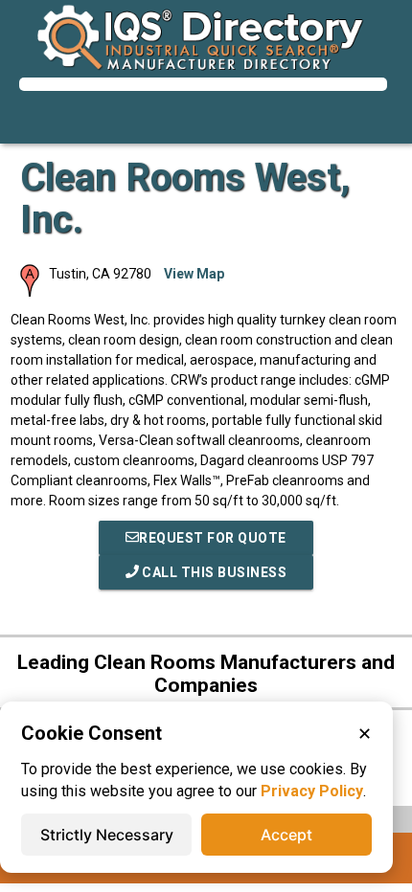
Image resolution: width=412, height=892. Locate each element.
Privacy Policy (312, 791)
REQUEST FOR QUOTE (212, 538)
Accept (286, 834)
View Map (194, 273)
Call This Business (213, 572)
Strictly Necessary (106, 834)
